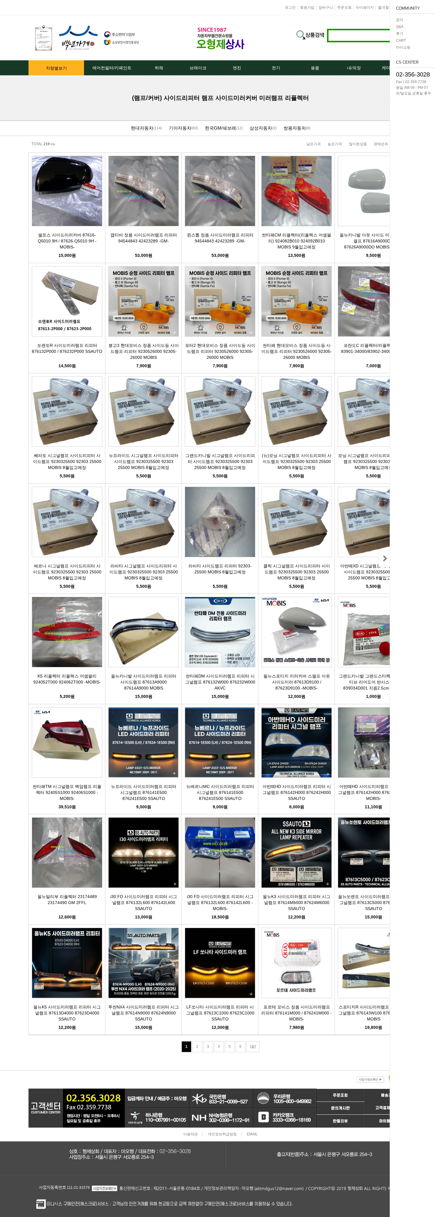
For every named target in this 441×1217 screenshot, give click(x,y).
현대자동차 (142, 128)
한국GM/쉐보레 (220, 128)
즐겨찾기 (385, 7)
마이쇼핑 (403, 47)
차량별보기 (56, 68)
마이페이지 (365, 7)
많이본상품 (358, 144)
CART (401, 40)
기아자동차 (180, 128)
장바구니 (326, 7)
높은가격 (335, 144)
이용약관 (190, 1134)
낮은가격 (313, 144)
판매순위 (381, 144)
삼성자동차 (261, 128)
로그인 (290, 7)
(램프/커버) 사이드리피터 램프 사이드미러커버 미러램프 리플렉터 (220, 98)
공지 (399, 20)
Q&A (400, 27)
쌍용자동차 (295, 128)
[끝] (253, 1046)
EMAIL (252, 1134)
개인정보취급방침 (222, 1134)
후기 (399, 34)
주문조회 (344, 7)
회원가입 (307, 7)
